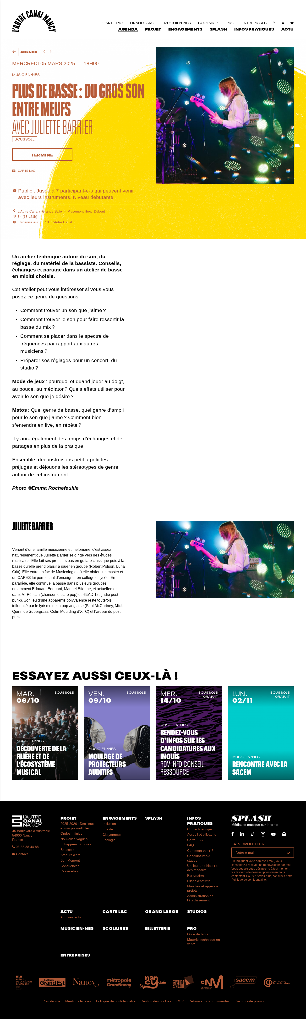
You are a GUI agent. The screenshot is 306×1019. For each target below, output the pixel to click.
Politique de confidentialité (248, 879)
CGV (180, 1001)
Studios (197, 911)
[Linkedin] (242, 834)
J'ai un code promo (249, 1001)
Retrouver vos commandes (209, 1001)
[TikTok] (253, 834)
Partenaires (196, 875)
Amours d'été (70, 855)
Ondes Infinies (71, 833)
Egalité (108, 829)
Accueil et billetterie (201, 834)
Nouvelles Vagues (73, 839)
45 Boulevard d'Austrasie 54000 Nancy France (31, 835)
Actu (66, 911)
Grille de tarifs (197, 934)
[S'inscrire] (289, 852)
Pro (192, 928)
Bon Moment (70, 860)
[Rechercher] (274, 23)
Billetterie (157, 928)
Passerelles (69, 871)
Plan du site (51, 1001)
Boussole (67, 850)
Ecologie (109, 840)
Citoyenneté (112, 835)
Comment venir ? (200, 851)
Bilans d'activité (198, 881)
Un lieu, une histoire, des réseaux (202, 868)
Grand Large (161, 911)
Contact (21, 854)
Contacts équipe (199, 829)
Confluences (69, 866)
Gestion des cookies (156, 1001)
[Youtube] (273, 834)
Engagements (120, 818)
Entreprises (75, 954)
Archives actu (70, 917)
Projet (68, 818)
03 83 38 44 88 (27, 847)
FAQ (190, 845)
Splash (154, 818)
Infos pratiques (200, 820)
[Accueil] (34, 21)
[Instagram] (263, 834)
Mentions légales (78, 1001)
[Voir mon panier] (292, 23)
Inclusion (109, 824)
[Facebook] (232, 834)
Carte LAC (195, 840)
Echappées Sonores (75, 844)
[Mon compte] (283, 23)
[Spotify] (284, 834)
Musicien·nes (76, 928)
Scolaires (115, 928)
